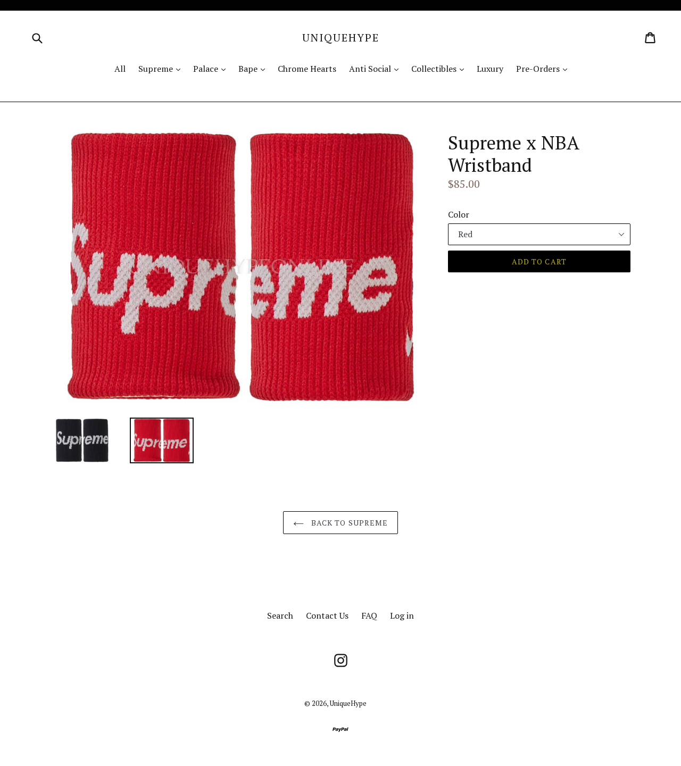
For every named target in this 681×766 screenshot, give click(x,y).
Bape (254, 68)
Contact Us (327, 615)
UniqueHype (340, 37)
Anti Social (376, 68)
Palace (212, 68)
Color (458, 214)
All (120, 68)
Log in (402, 615)
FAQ (369, 615)
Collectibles (440, 68)
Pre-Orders (544, 68)
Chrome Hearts (307, 68)
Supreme (162, 68)
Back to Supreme (348, 523)
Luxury (490, 68)
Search (280, 615)
